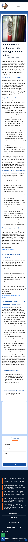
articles (12, 57)
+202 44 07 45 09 (13, 513)
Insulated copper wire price (8, 297)
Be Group (17, 540)
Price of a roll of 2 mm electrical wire (11, 295)
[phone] (3, 539)
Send (14, 464)
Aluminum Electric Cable (8, 249)
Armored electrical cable (8, 251)
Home (9, 57)
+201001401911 (13, 522)
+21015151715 (13, 517)
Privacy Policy (5, 531)
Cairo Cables (5, 307)
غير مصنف (17, 57)
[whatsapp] (3, 535)
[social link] (16, 527)
